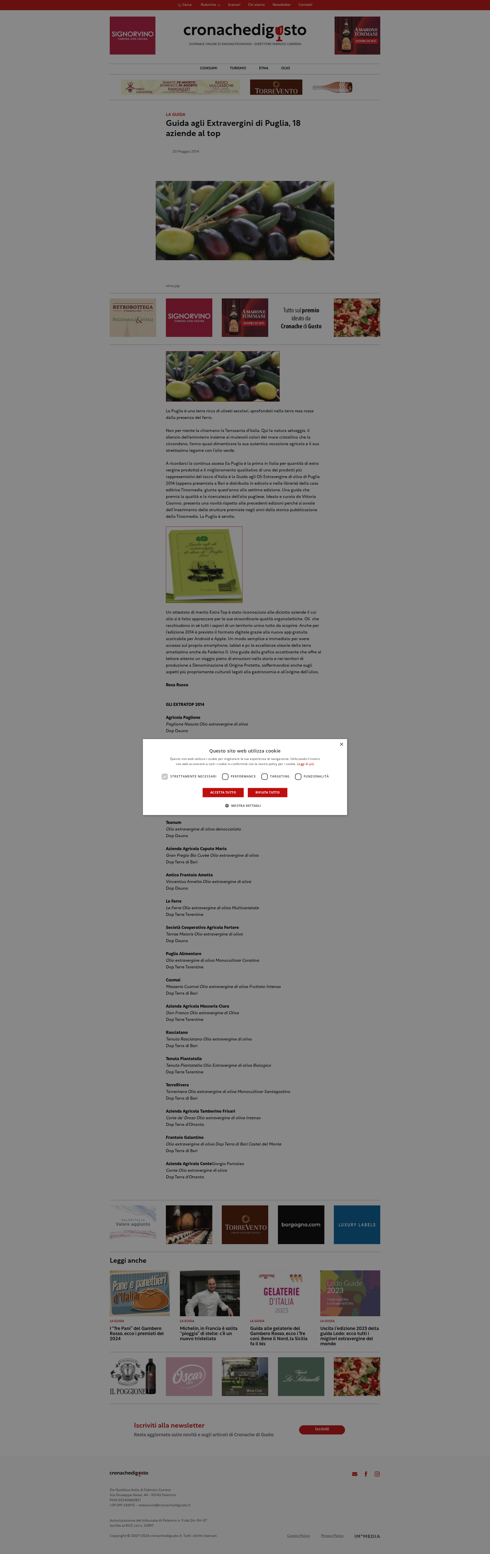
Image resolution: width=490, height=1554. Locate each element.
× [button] (341, 744)
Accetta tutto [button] (223, 792)
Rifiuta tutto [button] (267, 792)
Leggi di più (305, 764)
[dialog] (245, 777)
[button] (245, 805)
